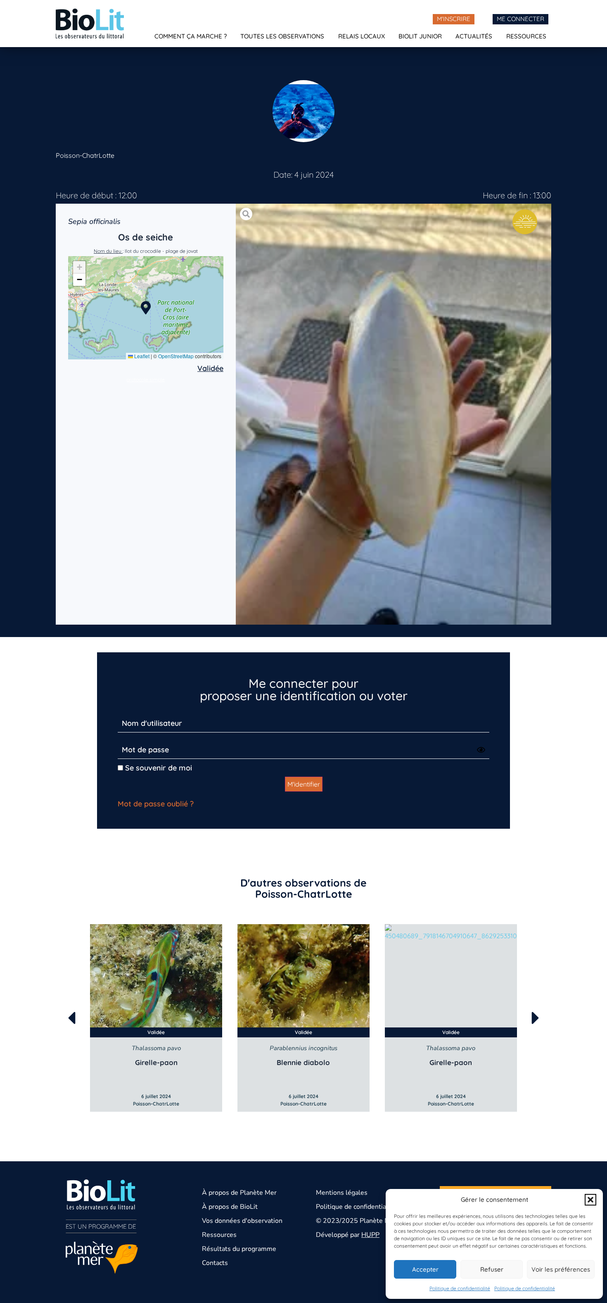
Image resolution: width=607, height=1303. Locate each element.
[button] (590, 1200)
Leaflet (141, 355)
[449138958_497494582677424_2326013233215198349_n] (393, 414)
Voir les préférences (560, 1269)
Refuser (491, 1269)
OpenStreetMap (176, 355)
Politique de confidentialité (459, 1288)
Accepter (425, 1269)
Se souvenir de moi (157, 768)
